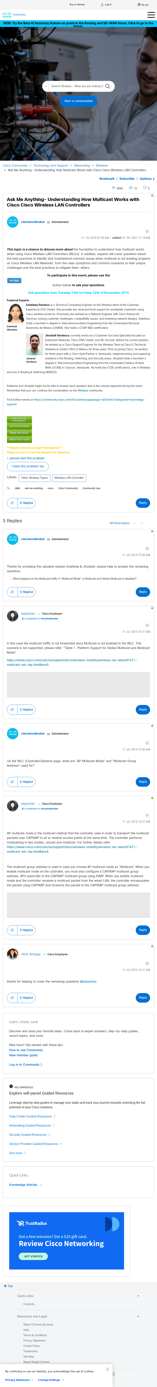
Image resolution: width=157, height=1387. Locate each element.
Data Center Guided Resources (30, 1116)
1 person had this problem (26, 458)
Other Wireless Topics (34, 478)
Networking (82, 165)
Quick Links (25, 1296)
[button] (15, 313)
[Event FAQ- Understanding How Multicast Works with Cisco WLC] (78, 432)
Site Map (28, 1357)
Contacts (28, 1304)
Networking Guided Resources (30, 1125)
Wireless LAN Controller (69, 478)
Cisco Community (15, 165)
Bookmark (107, 178)
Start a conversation (78, 101)
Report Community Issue (38, 1325)
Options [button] (146, 178)
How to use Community (26, 1050)
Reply (143, 502)
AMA (17, 488)
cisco (50, 488)
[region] (56, 1375)
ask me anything (34, 488)
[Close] (108, 1369)
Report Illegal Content (36, 1362)
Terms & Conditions (35, 1335)
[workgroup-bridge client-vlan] (135, 523)
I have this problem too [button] (27, 466)
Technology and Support (51, 165)
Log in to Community (24, 1065)
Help (26, 1330)
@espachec (88, 981)
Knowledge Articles (23, 1185)
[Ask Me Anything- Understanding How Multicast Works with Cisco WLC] (78, 426)
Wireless (102, 165)
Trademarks (30, 1351)
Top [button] (10, 1286)
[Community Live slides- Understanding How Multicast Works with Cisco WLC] (78, 419)
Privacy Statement (17, 1379)
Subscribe (127, 178)
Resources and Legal (32, 1316)
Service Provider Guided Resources (33, 1144)
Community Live (91, 488)
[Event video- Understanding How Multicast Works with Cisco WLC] (78, 439)
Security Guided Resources (28, 1134)
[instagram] (112, 1374)
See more (15, 1153)
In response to (41, 619)
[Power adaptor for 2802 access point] (141, 523)
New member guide (23, 1055)
